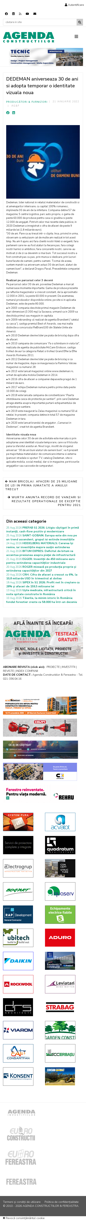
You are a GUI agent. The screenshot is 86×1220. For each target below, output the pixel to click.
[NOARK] (63, 914)
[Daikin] (21, 961)
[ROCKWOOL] (21, 984)
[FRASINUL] (63, 961)
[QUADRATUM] (63, 845)
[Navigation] (79, 37)
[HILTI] (40, 728)
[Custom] (20, 14)
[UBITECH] (21, 938)
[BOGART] (21, 891)
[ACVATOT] (63, 822)
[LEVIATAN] (63, 984)
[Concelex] (40, 772)
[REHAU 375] (40, 794)
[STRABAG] (63, 1007)
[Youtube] (27, 14)
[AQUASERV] (63, 891)
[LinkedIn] (13, 113)
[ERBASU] (63, 1053)
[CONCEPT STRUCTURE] (63, 868)
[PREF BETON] (40, 706)
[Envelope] (34, 14)
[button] (74, 5)
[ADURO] (63, 938)
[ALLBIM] (40, 750)
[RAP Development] (21, 914)
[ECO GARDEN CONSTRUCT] (63, 1030)
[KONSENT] (21, 1076)
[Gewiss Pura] (21, 822)
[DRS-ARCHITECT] (21, 1007)
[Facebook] (6, 14)
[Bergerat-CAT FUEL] (63, 1076)
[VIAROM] (21, 1030)
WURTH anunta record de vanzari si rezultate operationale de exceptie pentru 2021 (45, 501)
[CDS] (21, 845)
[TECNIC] (46, 57)
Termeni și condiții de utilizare (22, 1202)
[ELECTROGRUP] (21, 868)
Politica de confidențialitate (62, 1202)
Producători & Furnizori (26, 102)
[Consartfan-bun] (21, 1053)
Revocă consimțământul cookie (25, 1218)
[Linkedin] (13, 14)
